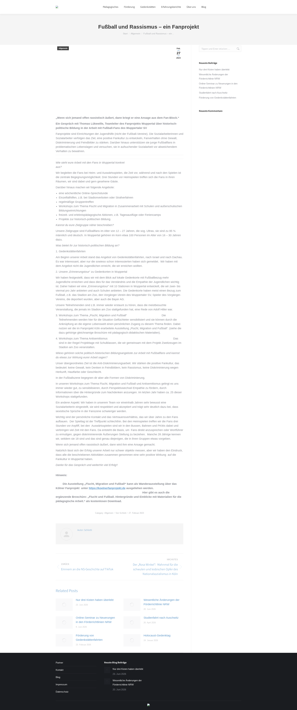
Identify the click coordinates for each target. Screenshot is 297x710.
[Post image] (64, 605)
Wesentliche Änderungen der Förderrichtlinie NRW (161, 602)
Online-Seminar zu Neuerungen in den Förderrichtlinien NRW (95, 620)
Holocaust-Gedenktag (157, 635)
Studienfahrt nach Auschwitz (161, 617)
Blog (58, 677)
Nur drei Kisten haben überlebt (95, 599)
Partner (59, 662)
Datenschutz (62, 691)
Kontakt (59, 670)
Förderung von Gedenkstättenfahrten (89, 637)
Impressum (61, 684)
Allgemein (63, 48)
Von (121, 513)
